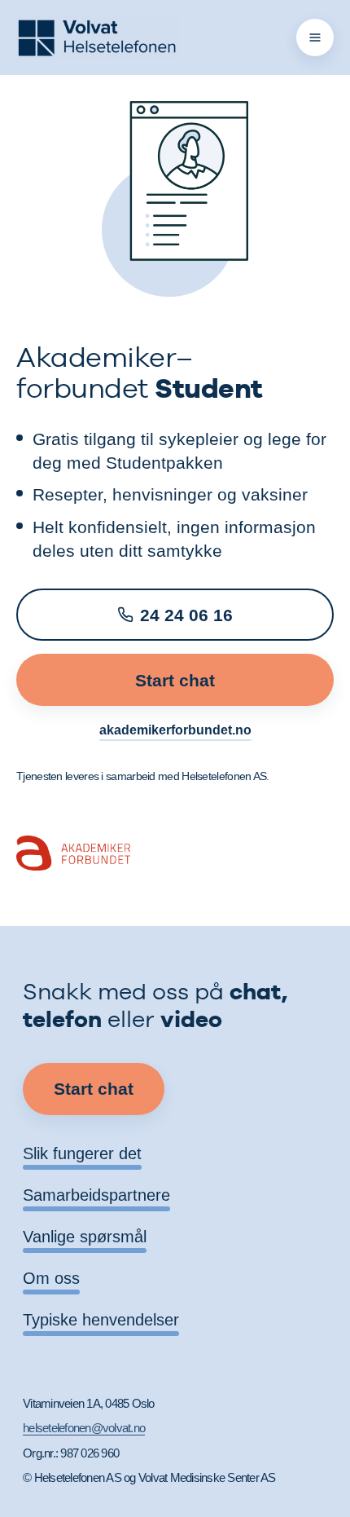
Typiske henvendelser (101, 1320)
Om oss (51, 1278)
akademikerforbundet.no (175, 730)
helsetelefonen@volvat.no (84, 1428)
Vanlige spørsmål (85, 1237)
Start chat (175, 680)
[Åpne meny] (315, 37)
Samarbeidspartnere (96, 1195)
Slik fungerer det (82, 1153)
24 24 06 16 (186, 615)
